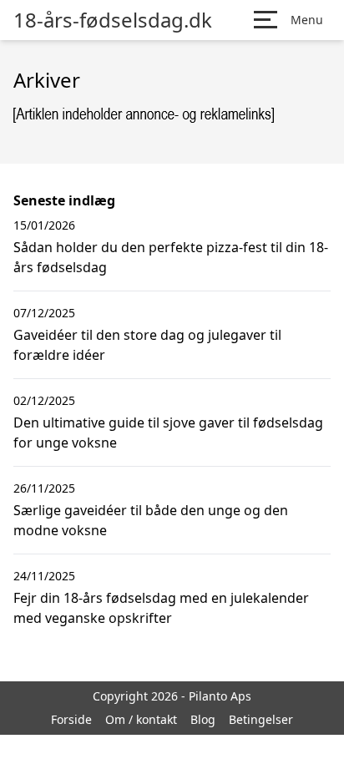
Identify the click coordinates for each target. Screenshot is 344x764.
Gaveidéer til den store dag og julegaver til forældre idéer (147, 345)
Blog (202, 719)
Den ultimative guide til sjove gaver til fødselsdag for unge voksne (168, 432)
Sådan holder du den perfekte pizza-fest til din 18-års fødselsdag (170, 257)
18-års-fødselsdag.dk (112, 20)
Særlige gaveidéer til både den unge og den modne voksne (150, 520)
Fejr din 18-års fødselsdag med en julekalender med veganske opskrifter (161, 608)
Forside (71, 719)
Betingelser (261, 719)
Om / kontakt (141, 719)
